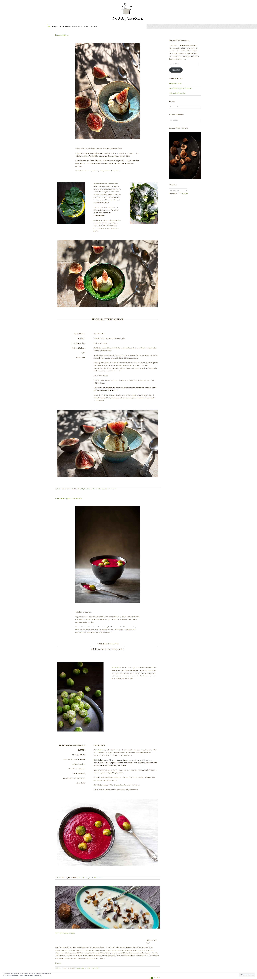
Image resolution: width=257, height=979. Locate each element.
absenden (176, 70)
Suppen (85, 878)
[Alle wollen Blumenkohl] (107, 907)
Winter (88, 968)
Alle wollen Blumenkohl (65, 933)
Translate (184, 194)
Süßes (99, 489)
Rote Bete (99, 750)
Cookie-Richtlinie (36, 975)
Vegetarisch (104, 489)
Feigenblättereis (62, 35)
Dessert (80, 489)
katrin (58, 489)
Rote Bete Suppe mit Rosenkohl (68, 498)
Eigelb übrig (85, 489)
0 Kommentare (112, 489)
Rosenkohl (115, 668)
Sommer (95, 489)
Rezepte (91, 489)
